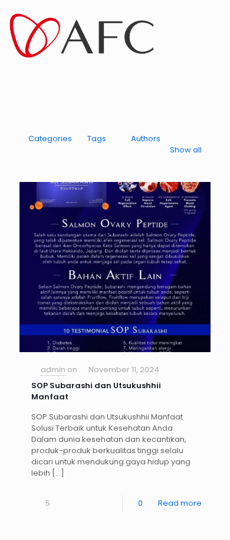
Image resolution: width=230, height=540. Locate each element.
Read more (180, 503)
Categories (50, 138)
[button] (15, 81)
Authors (145, 138)
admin (53, 369)
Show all (186, 149)
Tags (96, 138)
